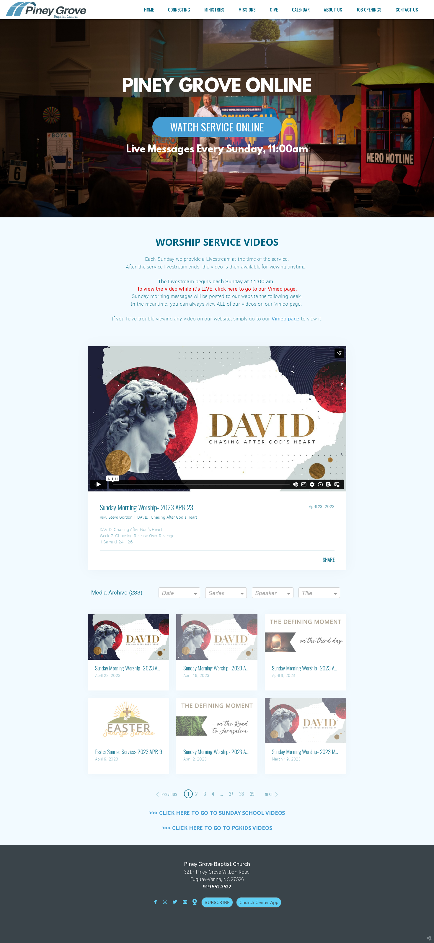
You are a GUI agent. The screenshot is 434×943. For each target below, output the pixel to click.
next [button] (269, 794)
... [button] (221, 793)
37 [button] (231, 793)
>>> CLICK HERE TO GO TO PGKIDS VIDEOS (217, 827)
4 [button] (213, 793)
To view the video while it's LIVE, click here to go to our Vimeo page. (217, 288)
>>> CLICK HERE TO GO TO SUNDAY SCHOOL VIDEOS (217, 812)
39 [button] (252, 793)
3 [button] (204, 793)
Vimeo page (285, 318)
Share (329, 559)
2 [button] (196, 793)
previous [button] (169, 794)
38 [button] (241, 793)
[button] (217, 127)
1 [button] (188, 793)
